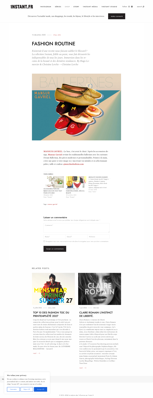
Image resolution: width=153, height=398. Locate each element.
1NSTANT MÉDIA (90, 7)
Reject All (27, 389)
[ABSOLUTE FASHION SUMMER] (99, 184)
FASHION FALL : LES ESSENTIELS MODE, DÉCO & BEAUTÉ (75, 191)
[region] (27, 383)
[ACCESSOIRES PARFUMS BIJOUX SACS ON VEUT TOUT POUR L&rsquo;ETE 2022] (54, 182)
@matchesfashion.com (73, 164)
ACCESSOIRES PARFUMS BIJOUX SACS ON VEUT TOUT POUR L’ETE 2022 (53, 191)
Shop (67, 7)
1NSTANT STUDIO (109, 7)
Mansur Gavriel (55, 154)
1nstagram (45, 7)
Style (59, 35)
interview (96, 308)
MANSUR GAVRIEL (53, 151)
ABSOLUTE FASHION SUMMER (98, 177)
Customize (13, 389)
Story (76, 7)
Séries (58, 7)
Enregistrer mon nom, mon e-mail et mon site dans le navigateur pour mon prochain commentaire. (77, 241)
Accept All (40, 389)
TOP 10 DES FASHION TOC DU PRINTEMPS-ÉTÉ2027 (51, 314)
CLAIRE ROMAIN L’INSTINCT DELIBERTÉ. (96, 314)
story (49, 308)
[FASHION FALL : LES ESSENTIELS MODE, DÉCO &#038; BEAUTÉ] (76, 182)
